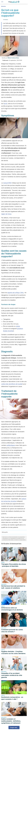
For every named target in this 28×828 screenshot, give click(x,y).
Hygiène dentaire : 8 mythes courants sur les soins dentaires (13, 652)
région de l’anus (6, 214)
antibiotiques (11, 445)
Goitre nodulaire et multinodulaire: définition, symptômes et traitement (11, 721)
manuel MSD (7, 183)
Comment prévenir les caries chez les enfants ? (12, 631)
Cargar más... (14, 727)
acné (5, 103)
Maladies (3, 6)
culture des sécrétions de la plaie (11, 384)
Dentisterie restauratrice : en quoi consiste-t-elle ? (12, 698)
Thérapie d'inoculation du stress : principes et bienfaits (13, 565)
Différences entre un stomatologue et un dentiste (12, 609)
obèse (18, 326)
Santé (3, 606)
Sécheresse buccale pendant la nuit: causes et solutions (13, 587)
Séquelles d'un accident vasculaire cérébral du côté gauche (11, 675)
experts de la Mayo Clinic (15, 292)
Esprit (3, 562)
